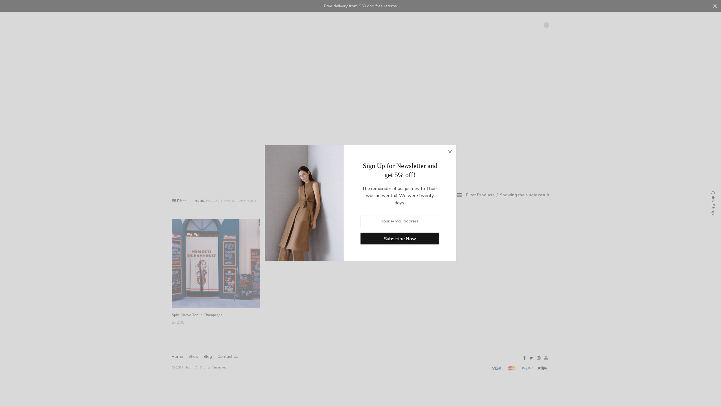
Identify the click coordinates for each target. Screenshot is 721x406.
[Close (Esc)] (450, 151)
